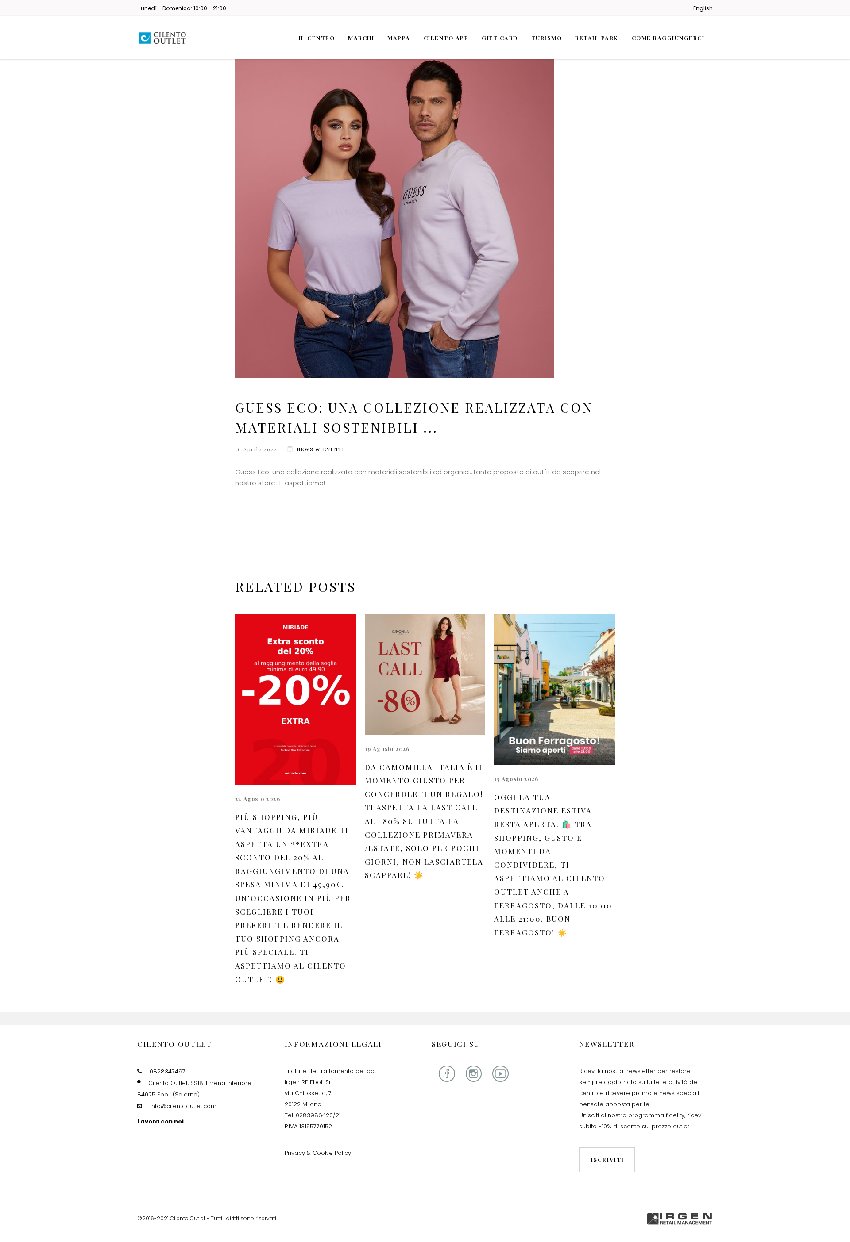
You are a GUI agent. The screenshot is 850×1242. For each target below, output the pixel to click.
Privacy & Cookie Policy (318, 1153)
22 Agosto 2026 (257, 798)
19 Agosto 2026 (387, 748)
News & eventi (320, 449)
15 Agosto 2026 (516, 778)
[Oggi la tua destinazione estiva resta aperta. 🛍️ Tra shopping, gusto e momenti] (554, 689)
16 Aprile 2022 (256, 449)
